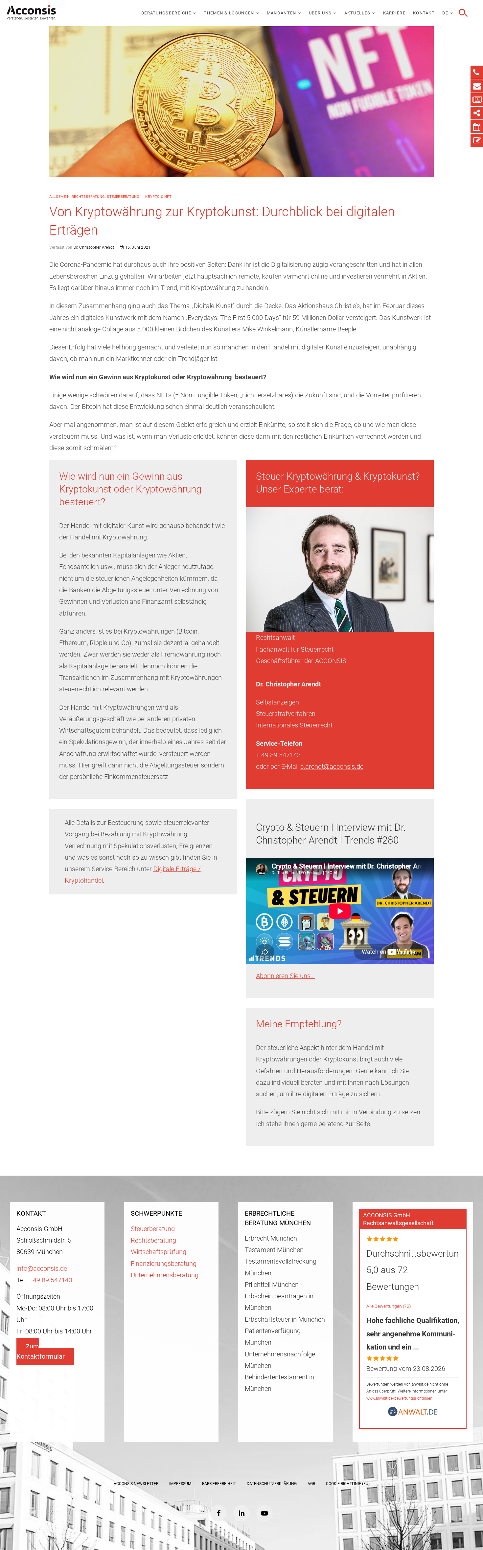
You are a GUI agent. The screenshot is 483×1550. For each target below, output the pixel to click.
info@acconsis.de (41, 1268)
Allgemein (59, 197)
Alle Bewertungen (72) (388, 1306)
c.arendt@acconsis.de (331, 766)
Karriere (394, 12)
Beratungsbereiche (166, 12)
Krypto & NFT (158, 197)
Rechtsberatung (88, 197)
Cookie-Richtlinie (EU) (348, 1483)
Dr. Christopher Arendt (93, 247)
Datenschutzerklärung (272, 1483)
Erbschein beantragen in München (279, 1301)
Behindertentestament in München (279, 1383)
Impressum (180, 1483)
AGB (311, 1483)
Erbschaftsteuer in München (285, 1319)
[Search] (462, 13)
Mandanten (281, 12)
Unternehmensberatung (164, 1275)
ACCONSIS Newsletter (136, 1483)
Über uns (320, 12)
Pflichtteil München (272, 1284)
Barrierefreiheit (219, 1483)
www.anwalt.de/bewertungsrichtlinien (399, 1398)
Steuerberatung (123, 197)
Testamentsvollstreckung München (280, 1267)
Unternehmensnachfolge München (280, 1360)
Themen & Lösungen (229, 12)
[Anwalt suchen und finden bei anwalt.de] (412, 1414)
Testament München (274, 1250)
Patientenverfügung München (273, 1336)
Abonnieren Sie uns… (285, 976)
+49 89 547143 (50, 1280)
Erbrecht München (271, 1238)
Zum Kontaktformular (40, 1351)
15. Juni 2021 (137, 247)
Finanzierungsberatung (163, 1263)
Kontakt (424, 12)
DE (445, 12)
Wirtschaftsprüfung (158, 1252)
